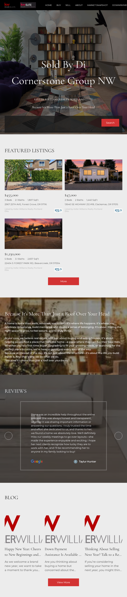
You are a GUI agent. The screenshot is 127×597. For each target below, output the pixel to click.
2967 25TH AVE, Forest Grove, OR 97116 (26, 204)
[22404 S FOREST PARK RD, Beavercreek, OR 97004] (33, 234)
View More (63, 582)
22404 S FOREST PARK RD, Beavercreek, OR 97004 (32, 263)
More (63, 281)
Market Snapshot (97, 5)
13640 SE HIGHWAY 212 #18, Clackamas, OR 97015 (91, 204)
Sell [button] (68, 5)
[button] (110, 123)
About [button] (79, 5)
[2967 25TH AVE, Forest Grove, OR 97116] (33, 174)
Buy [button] (59, 5)
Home (48, 5)
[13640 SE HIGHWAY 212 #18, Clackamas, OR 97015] (93, 174)
